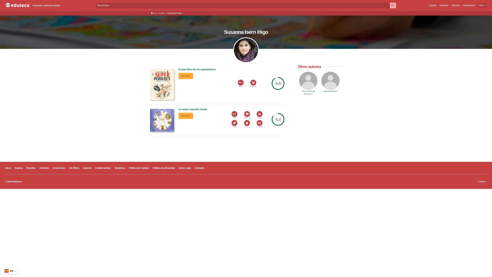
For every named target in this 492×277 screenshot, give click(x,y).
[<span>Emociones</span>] (247, 114)
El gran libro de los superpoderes (197, 69)
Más (481, 5)
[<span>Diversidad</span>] (253, 83)
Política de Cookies (139, 168)
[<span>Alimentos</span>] (247, 123)
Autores (87, 168)
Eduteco (17, 181)
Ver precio (185, 76)
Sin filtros (74, 168)
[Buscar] (393, 5)
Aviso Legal (185, 168)
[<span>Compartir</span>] (260, 123)
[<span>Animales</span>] (260, 114)
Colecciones (469, 5)
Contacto (199, 168)
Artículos (455, 5)
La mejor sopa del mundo (192, 109)
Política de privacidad (164, 168)
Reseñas (444, 5)
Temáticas (120, 168)
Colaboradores (103, 168)
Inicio (8, 168)
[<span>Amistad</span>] (234, 123)
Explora (432, 5)
